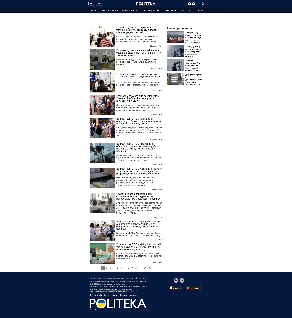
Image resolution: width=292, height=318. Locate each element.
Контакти (132, 295)
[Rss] (189, 3)
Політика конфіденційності (99, 295)
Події (182, 10)
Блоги (134, 10)
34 (145, 268)
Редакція (115, 295)
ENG (191, 10)
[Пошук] (202, 3)
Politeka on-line (147, 10)
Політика (124, 10)
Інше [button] (199, 10)
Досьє (102, 10)
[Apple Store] (175, 288)
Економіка (113, 10)
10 (136, 268)
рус (99, 4)
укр (91, 4)
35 (150, 268)
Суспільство (170, 10)
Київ (159, 10)
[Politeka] (146, 4)
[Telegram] (193, 3)
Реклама (123, 295)
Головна (93, 10)
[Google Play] (193, 288)
